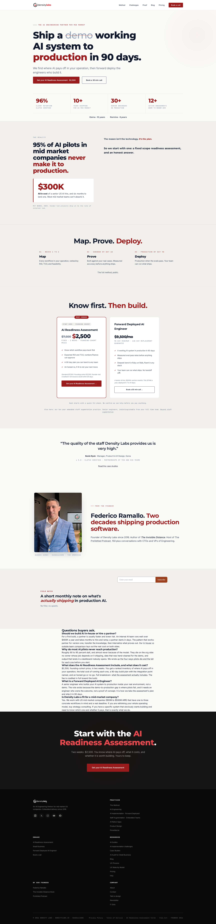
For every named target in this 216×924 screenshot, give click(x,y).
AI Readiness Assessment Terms (141, 918)
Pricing (162, 5)
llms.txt (163, 918)
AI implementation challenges (121, 846)
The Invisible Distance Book (43, 892)
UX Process (114, 863)
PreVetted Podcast (40, 896)
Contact (113, 892)
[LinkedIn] (35, 815)
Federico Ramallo (117, 515)
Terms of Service (115, 918)
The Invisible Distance (153, 537)
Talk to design (115, 896)
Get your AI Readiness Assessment (108, 767)
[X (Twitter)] (41, 815)
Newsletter (114, 900)
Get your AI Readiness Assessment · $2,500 (56, 80)
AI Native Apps (115, 822)
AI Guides (114, 842)
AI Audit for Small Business (120, 855)
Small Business (39, 846)
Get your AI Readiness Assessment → (81, 384)
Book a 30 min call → (134, 390)
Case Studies (115, 851)
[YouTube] (54, 815)
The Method (115, 805)
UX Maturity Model (117, 867)
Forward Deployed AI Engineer (45, 851)
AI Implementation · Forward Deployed (125, 813)
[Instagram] (48, 815)
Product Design (116, 826)
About (112, 888)
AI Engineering (115, 809)
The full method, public (108, 272)
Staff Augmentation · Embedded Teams (125, 818)
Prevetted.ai (114, 830)
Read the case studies (108, 466)
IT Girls (112, 904)
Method (122, 5)
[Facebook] (60, 815)
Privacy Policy (96, 918)
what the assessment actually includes (129, 675)
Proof (145, 5)
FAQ (111, 876)
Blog (153, 5)
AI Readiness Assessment (43, 842)
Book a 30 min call (94, 80)
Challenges (134, 5)
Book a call (175, 5)
